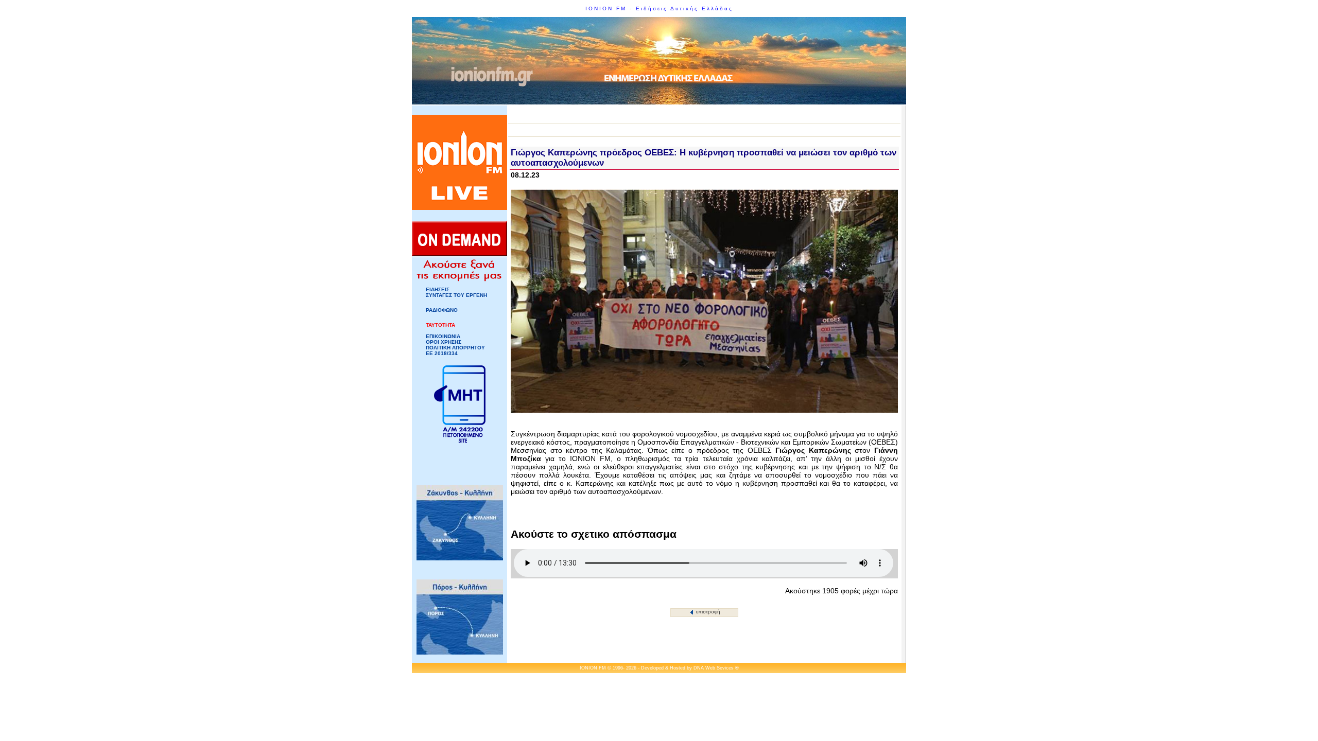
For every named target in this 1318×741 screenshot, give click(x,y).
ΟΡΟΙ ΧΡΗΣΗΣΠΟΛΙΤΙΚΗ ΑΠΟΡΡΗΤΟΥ (455, 344)
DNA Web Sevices (713, 668)
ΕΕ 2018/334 (442, 353)
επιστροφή (707, 611)
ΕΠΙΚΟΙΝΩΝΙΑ (443, 336)
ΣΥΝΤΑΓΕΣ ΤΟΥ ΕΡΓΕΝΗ (456, 295)
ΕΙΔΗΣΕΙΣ (437, 289)
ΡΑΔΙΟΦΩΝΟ (442, 310)
